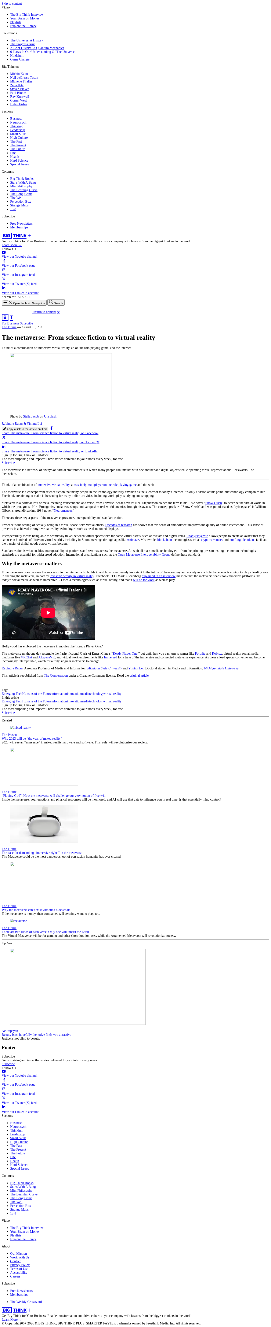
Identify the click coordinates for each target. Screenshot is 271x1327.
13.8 (13, 209)
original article (139, 675)
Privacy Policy (20, 1265)
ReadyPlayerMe (197, 536)
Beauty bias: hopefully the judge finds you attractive (36, 1034)
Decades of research (118, 525)
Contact (15, 1261)
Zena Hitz (17, 85)
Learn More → (12, 245)
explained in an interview (159, 576)
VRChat (26, 657)
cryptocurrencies (212, 539)
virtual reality (113, 693)
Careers (15, 1276)
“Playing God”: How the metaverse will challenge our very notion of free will (53, 795)
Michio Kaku (19, 74)
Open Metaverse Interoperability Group (144, 554)
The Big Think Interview (27, 14)
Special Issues (19, 164)
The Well (16, 197)
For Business (11, 323)
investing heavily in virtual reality (72, 576)
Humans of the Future (36, 693)
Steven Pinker (19, 89)
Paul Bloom (18, 93)
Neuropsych (18, 122)
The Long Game (21, 194)
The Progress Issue (22, 44)
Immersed (110, 657)
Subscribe (26, 323)
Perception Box (20, 201)
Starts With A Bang (23, 182)
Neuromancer (63, 510)
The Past (16, 141)
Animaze (133, 539)
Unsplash (50, 416)
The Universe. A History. (27, 40)
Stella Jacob (31, 416)
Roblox (217, 653)
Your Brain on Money (25, 18)
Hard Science (19, 160)
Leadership (17, 130)
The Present (18, 145)
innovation (74, 693)
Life (13, 153)
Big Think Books (21, 178)
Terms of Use (19, 1269)
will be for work (144, 580)
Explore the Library (23, 26)
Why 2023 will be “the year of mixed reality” (32, 738)
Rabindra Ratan (12, 668)
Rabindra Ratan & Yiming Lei (22, 423)
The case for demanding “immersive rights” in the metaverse (42, 852)
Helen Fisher (18, 104)
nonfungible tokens (242, 539)
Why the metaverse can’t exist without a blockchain (36, 910)
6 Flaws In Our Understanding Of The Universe (42, 52)
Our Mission (18, 1253)
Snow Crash (213, 503)
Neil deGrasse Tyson (24, 77)
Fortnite (200, 653)
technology (96, 693)
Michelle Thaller (21, 81)
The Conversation (56, 675)
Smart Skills (18, 134)
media (85, 693)
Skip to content (12, 3)
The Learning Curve (23, 190)
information (59, 693)
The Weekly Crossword (26, 1302)
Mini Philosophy (21, 186)
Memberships (19, 227)
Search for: (9, 297)
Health (14, 156)
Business (16, 118)
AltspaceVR (46, 657)
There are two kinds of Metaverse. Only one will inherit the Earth (45, 932)
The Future (17, 149)
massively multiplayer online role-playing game (105, 484)
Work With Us (19, 1257)
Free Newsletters (21, 223)
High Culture (19, 137)
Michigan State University (104, 668)
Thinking (16, 126)
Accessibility (18, 1272)
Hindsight (16, 55)
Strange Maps (19, 205)
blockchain (164, 539)
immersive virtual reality (53, 484)
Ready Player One (125, 653)
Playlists (15, 22)
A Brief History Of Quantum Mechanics (37, 48)
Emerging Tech (12, 693)
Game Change (19, 59)
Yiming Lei (136, 668)
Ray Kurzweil (19, 96)
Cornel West (18, 100)
